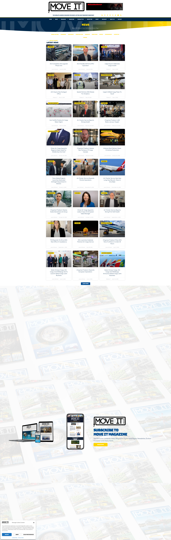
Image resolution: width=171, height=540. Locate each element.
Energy (101, 34)
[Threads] (110, 15)
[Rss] (120, 15)
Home (50, 19)
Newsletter (80, 19)
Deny (17, 534)
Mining (85, 37)
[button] (33, 522)
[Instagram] (104, 15)
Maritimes (94, 34)
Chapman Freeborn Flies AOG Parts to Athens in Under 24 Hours (112, 241)
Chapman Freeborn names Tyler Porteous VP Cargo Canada (85, 150)
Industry (87, 34)
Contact (120, 19)
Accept (7, 534)
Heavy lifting (55, 34)
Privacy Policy (21, 537)
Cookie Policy (15, 537)
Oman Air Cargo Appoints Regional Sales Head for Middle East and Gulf (59, 150)
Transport (63, 34)
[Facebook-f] (107, 15)
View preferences (28, 534)
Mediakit (104, 19)
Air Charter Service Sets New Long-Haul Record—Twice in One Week (112, 180)
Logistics (116, 34)
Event (97, 19)
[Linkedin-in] (102, 15)
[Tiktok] (115, 15)
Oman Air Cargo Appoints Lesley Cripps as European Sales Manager (85, 211)
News (56, 19)
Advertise (89, 19)
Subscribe (71, 19)
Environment (108, 34)
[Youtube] (118, 15)
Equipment (71, 34)
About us (112, 19)
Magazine (63, 19)
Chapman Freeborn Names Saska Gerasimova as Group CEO (58, 211)
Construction (79, 34)
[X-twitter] (112, 15)
